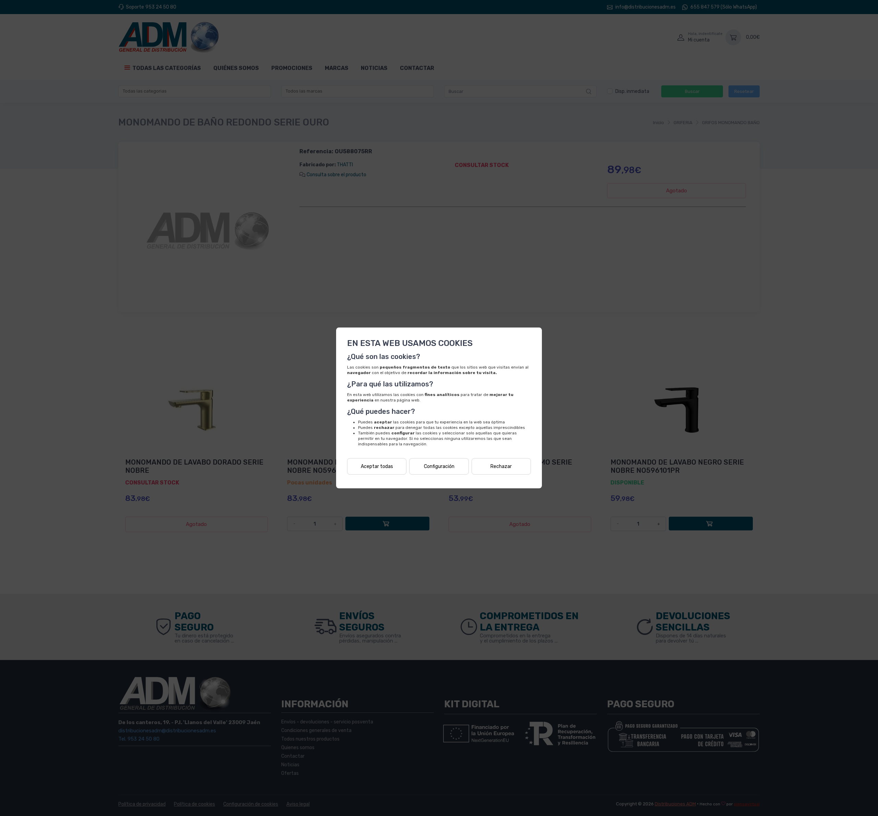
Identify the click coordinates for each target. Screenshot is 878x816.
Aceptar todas (377, 466)
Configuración (439, 466)
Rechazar (501, 466)
